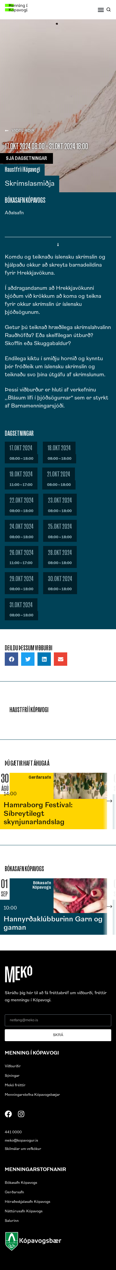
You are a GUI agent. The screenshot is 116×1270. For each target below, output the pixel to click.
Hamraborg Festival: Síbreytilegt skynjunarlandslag (38, 814)
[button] (101, 10)
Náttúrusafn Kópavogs (24, 1211)
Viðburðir (13, 1066)
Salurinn (12, 1221)
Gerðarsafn (14, 1192)
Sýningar (12, 1076)
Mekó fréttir (15, 1085)
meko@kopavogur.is (21, 1140)
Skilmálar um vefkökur (23, 1149)
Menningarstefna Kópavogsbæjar (32, 1095)
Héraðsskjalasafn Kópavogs (27, 1202)
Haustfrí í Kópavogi (22, 169)
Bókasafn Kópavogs (21, 1183)
